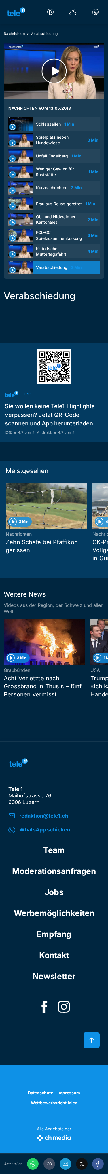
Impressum (69, 1092)
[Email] (65, 1164)
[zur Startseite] (16, 12)
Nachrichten (14, 33)
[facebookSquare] (44, 1007)
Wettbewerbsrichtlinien (54, 1102)
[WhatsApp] (33, 1164)
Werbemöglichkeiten (54, 913)
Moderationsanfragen (54, 871)
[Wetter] (73, 11)
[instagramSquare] (64, 1007)
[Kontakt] (95, 11)
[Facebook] (98, 1164)
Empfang (54, 934)
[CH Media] (54, 1137)
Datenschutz (40, 1092)
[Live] (50, 11)
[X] (82, 1164)
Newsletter (54, 976)
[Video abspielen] (54, 71)
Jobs (54, 892)
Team (54, 850)
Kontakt (54, 955)
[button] (49, 1164)
